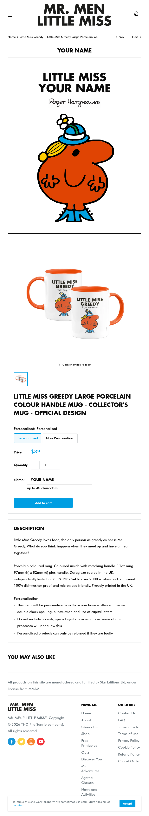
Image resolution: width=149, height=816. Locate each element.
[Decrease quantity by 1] (35, 465)
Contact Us (126, 713)
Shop (85, 734)
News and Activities (89, 791)
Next (135, 37)
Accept (127, 803)
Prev (121, 37)
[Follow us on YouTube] (41, 741)
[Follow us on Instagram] (31, 741)
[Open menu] (10, 15)
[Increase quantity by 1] (56, 465)
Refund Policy (128, 754)
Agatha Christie (87, 780)
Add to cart (43, 503)
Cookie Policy (129, 747)
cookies (18, 805)
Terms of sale (128, 727)
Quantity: (21, 465)
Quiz (85, 752)
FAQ (121, 720)
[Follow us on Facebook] (12, 741)
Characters (90, 727)
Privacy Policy (128, 740)
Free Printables (89, 742)
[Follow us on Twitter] (21, 741)
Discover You (91, 759)
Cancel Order (129, 761)
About (86, 720)
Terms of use (128, 734)
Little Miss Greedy (31, 37)
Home (12, 37)
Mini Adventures (90, 768)
